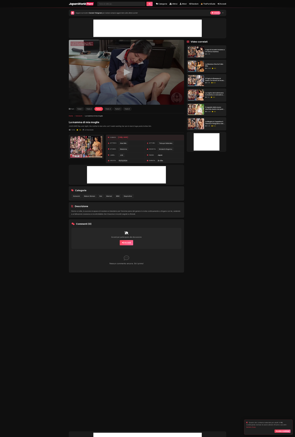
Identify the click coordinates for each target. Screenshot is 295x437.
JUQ (121, 155)
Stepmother (128, 196)
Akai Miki (123, 143)
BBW (118, 196)
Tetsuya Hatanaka (165, 143)
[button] (126, 72)
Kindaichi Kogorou (165, 149)
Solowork (79, 116)
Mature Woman (89, 196)
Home (71, 116)
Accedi (222, 4)
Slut (100, 196)
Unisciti (216, 13)
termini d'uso (251, 427)
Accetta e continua (282, 431)
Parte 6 (127, 109)
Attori (184, 4)
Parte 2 (89, 109)
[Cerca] (149, 4)
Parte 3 (98, 109)
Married (109, 196)
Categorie (162, 4)
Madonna (123, 149)
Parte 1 (80, 109)
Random (195, 4)
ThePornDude (209, 4)
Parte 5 (117, 109)
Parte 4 (108, 109)
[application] (126, 72)
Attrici (174, 4)
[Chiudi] (222, 12)
